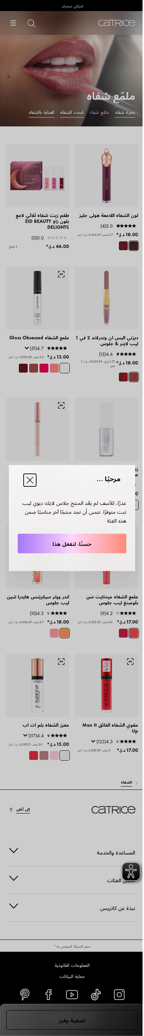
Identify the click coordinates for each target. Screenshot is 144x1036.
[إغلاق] (30, 480)
